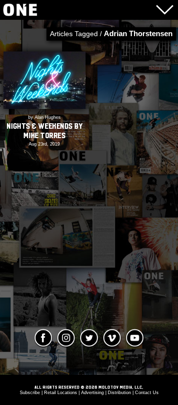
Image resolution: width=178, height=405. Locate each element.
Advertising (92, 392)
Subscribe (30, 392)
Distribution (119, 392)
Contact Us (147, 392)
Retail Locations (60, 392)
